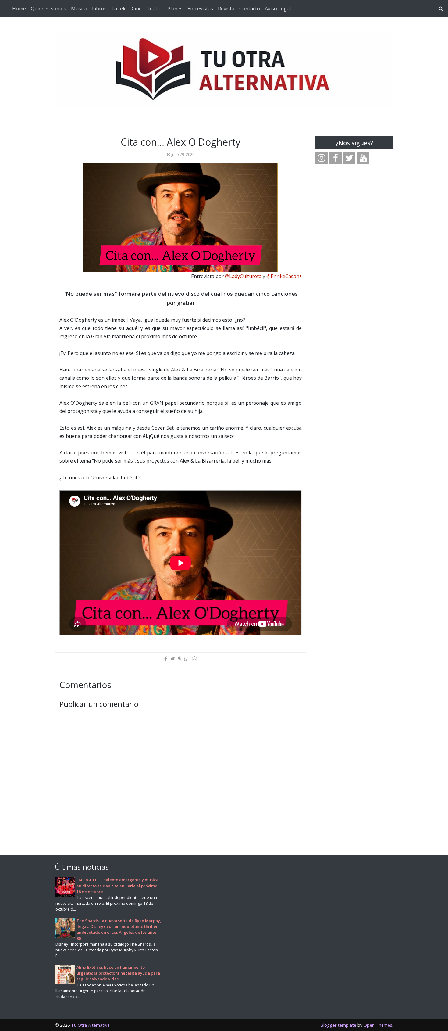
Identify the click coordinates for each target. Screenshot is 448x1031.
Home (19, 8)
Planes (175, 8)
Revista (226, 8)
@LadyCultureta (243, 276)
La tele (119, 8)
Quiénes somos (48, 8)
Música (79, 8)
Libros (99, 8)
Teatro (154, 8)
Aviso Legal (278, 8)
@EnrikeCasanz (284, 276)
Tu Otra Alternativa (90, 1025)
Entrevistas (200, 8)
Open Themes (378, 1025)
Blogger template (338, 1025)
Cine (137, 8)
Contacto (249, 8)
